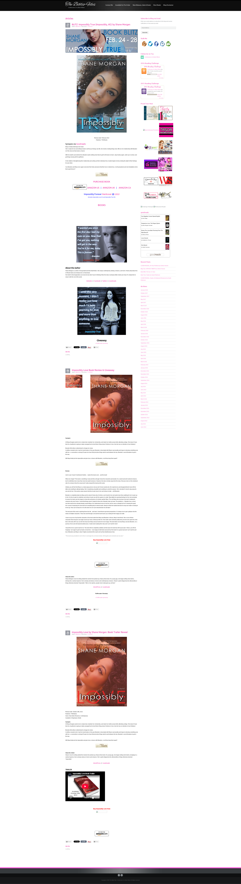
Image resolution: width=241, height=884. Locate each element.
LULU (117, 194)
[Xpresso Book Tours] (151, 114)
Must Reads (157, 5)
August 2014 (144, 383)
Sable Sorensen (146, 247)
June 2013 (143, 427)
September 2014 (145, 380)
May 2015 (143, 355)
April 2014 (143, 396)
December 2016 (145, 308)
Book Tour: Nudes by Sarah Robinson (150, 275)
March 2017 (144, 305)
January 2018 (144, 290)
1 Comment (89, 26)
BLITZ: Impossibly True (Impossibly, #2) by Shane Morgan (101, 24)
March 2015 (144, 361)
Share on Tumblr (84, 347)
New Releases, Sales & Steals (142, 5)
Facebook (97, 281)
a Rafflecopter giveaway (102, 343)
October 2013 (144, 414)
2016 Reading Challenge (152, 66)
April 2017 (143, 302)
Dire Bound (144, 245)
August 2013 (144, 420)
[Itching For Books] (151, 165)
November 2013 (145, 411)
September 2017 (145, 296)
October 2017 (144, 293)
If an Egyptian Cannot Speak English (150, 216)
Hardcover (107, 194)
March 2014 (144, 399)
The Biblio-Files (80, 4)
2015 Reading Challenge (152, 86)
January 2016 (144, 333)
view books (161, 77)
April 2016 (143, 324)
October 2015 (144, 340)
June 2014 (143, 389)
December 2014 (145, 371)
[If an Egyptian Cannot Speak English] (167, 218)
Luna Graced (144, 238)
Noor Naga (145, 218)
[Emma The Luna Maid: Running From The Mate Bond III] (167, 232)
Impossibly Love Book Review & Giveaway (93, 370)
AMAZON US (93, 187)
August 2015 (144, 346)
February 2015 (144, 364)
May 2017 (143, 299)
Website (89, 281)
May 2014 (143, 392)
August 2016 (144, 315)
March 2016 (144, 327)
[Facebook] (122, 875)
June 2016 (143, 318)
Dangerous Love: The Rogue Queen (150, 223)
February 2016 (144, 330)
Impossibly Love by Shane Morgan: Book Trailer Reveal (100, 632)
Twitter (104, 281)
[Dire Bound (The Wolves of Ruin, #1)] (167, 246)
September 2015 (145, 343)
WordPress (97, 587)
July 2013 (143, 424)
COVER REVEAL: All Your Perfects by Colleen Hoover (154, 265)
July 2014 (143, 386)
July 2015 (143, 349)
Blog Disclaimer (168, 5)
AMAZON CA (125, 187)
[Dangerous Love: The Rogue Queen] (167, 225)
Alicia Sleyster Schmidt (147, 225)
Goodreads (80, 144)
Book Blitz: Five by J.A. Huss (148, 272)
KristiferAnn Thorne (147, 240)
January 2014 (144, 405)
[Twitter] (119, 875)
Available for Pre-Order (122, 5)
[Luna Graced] (167, 240)
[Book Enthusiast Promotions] (151, 131)
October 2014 (144, 377)
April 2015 (143, 358)
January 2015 (144, 368)
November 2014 (145, 374)
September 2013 (145, 417)
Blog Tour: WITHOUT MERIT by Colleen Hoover (153, 268)
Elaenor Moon (146, 234)
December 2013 (145, 408)
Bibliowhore (78, 26)
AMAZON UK (109, 187)
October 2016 (144, 312)
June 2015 (143, 352)
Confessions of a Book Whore (154, 69)
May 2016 (143, 321)
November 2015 (145, 336)
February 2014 (144, 402)
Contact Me (109, 5)
